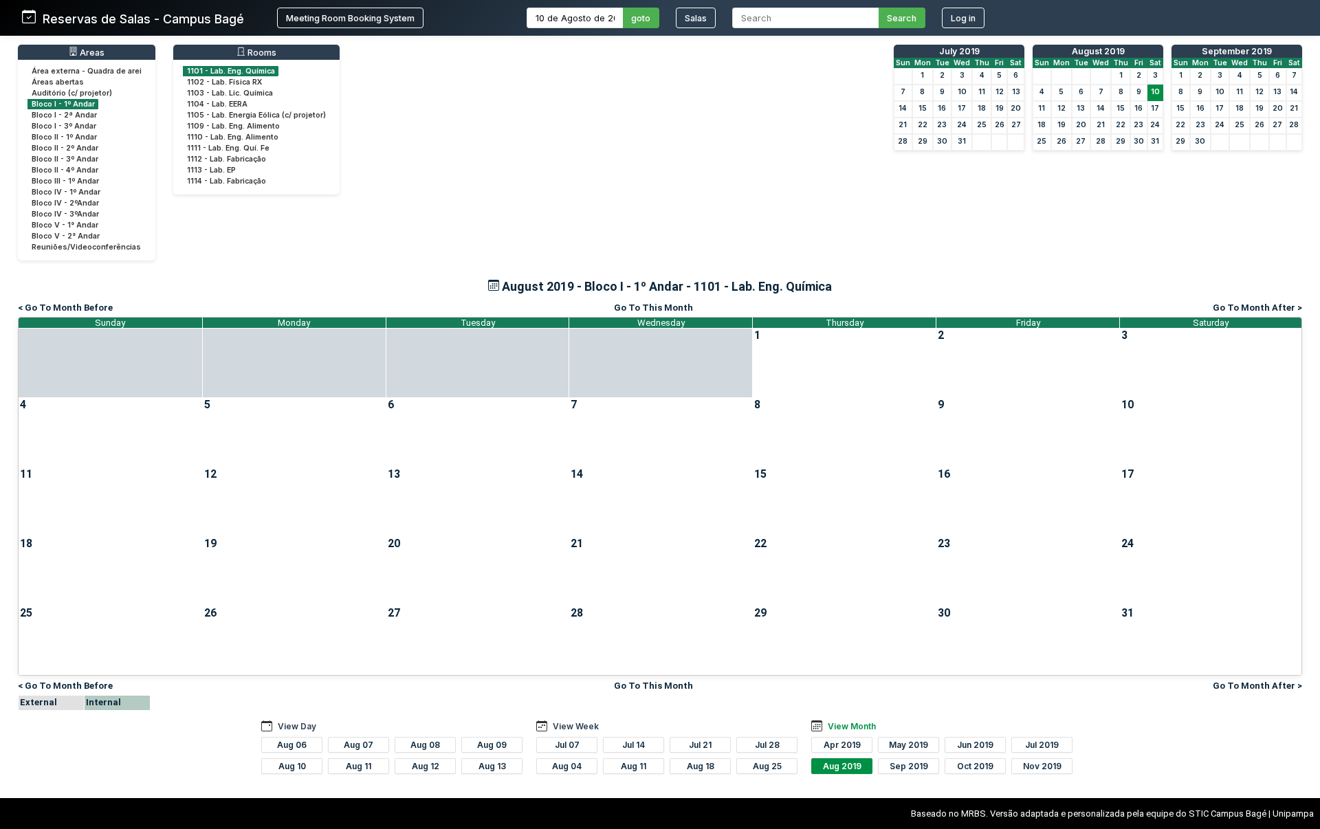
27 (1016, 124)
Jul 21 (700, 745)
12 (1000, 91)
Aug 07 (358, 745)
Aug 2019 (842, 766)
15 (922, 108)
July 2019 (959, 51)
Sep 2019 (909, 766)
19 (1000, 108)
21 (903, 124)
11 (981, 91)
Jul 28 (767, 745)
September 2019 (1237, 51)
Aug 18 (700, 766)
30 (942, 141)
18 (982, 108)
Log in (963, 18)
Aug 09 (492, 745)
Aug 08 (425, 745)
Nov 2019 (1042, 766)
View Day (297, 726)
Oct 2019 (975, 766)
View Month (852, 726)
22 (922, 124)
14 (903, 108)
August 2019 (1098, 51)
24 (962, 124)
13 (1016, 91)
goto (640, 18)
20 (1016, 108)
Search (901, 18)
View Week (576, 726)
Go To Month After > (1257, 307)
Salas (696, 18)
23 (942, 124)
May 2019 (908, 745)
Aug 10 (292, 766)
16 (942, 108)
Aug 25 (767, 766)
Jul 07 (567, 745)
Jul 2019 (1042, 745)
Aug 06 (292, 745)
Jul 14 (633, 745)
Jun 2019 (975, 745)
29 (922, 141)
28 (903, 141)
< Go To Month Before (65, 307)
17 (962, 108)
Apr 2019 (842, 745)
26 (999, 124)
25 (982, 124)
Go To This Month (653, 307)
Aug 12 (425, 766)
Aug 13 (492, 766)
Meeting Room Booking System (350, 18)
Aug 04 (567, 766)
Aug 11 (358, 766)
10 (962, 91)
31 (962, 141)
